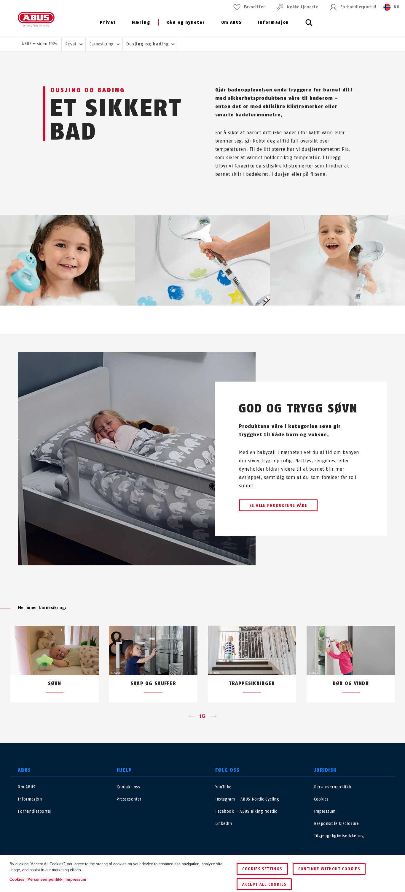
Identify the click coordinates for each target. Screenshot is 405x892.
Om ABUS (231, 22)
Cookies (321, 799)
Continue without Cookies (329, 869)
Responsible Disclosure (336, 823)
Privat (108, 22)
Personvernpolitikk (332, 787)
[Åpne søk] (309, 25)
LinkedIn (223, 823)
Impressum (325, 811)
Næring (141, 22)
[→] (213, 716)
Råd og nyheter (185, 22)
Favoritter (254, 7)
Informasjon (273, 22)
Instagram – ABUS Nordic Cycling (247, 799)
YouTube (223, 787)
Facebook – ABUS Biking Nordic (246, 811)
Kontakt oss (128, 787)
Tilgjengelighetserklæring (339, 835)
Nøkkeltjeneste (302, 7)
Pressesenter (129, 799)
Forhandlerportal (358, 7)
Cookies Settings (262, 869)
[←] (191, 716)
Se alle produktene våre (278, 505)
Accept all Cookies (264, 884)
